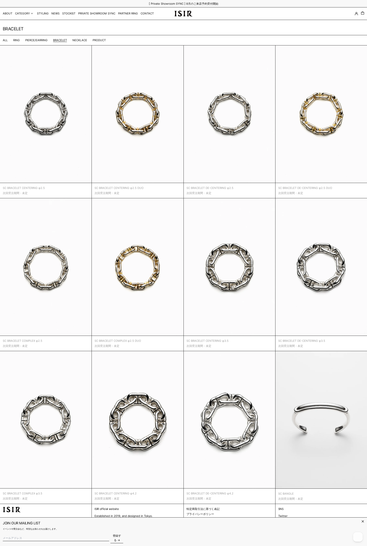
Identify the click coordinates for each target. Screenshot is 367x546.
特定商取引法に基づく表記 (203, 509)
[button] (362, 13)
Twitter (283, 516)
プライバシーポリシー (200, 514)
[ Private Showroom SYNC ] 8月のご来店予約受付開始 (183, 3)
